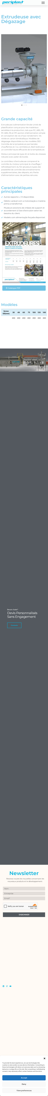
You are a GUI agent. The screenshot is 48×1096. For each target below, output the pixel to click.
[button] (44, 1058)
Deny (24, 1084)
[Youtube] (10, 986)
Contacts (14, 625)
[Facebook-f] (7, 986)
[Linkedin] (3, 986)
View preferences (24, 1090)
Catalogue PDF (14, 288)
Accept (24, 1078)
